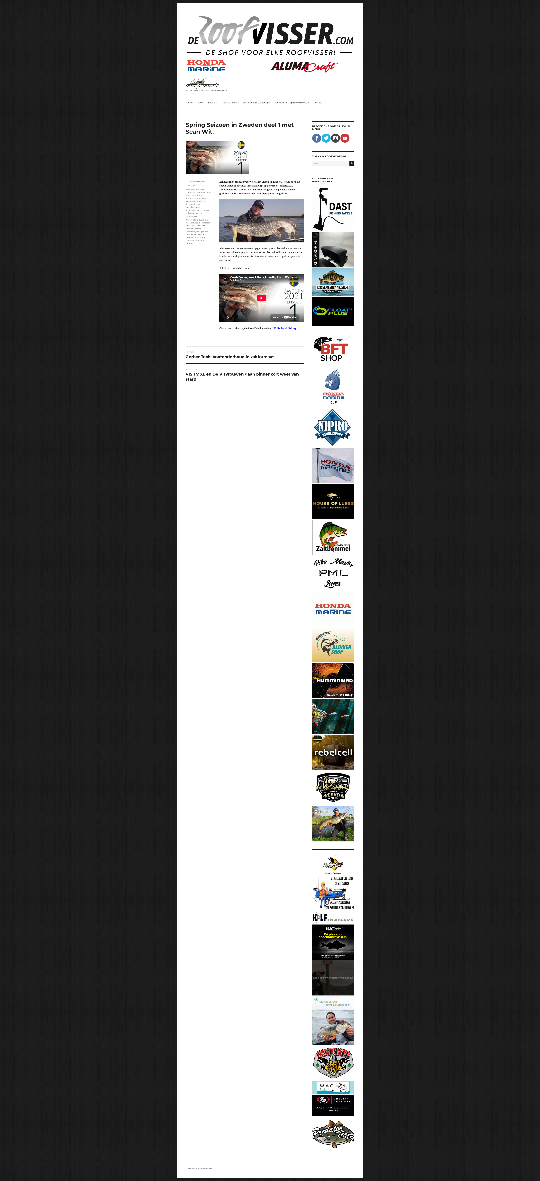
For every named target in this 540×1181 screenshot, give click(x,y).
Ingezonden (197, 195)
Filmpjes (201, 192)
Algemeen (190, 189)
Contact (317, 102)
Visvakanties (191, 216)
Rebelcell (190, 229)
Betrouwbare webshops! (256, 102)
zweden (189, 243)
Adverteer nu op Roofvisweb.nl (291, 102)
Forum (200, 102)
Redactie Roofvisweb (195, 181)
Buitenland (191, 192)
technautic (200, 240)
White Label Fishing (285, 328)
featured (194, 223)
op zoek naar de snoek (196, 226)
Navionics (200, 201)
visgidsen (197, 213)
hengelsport (205, 223)
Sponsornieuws (193, 204)
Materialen (191, 201)
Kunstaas (190, 198)
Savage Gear (202, 231)
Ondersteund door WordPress (199, 1169)
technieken (191, 210)
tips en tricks (203, 210)
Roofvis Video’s (230, 102)
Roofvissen (190, 231)
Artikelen (200, 189)
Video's (189, 213)
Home (189, 102)
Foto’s (211, 102)
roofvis (198, 229)
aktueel (200, 220)
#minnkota (191, 220)
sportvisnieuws (192, 207)
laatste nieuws (201, 198)
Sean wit (190, 234)
